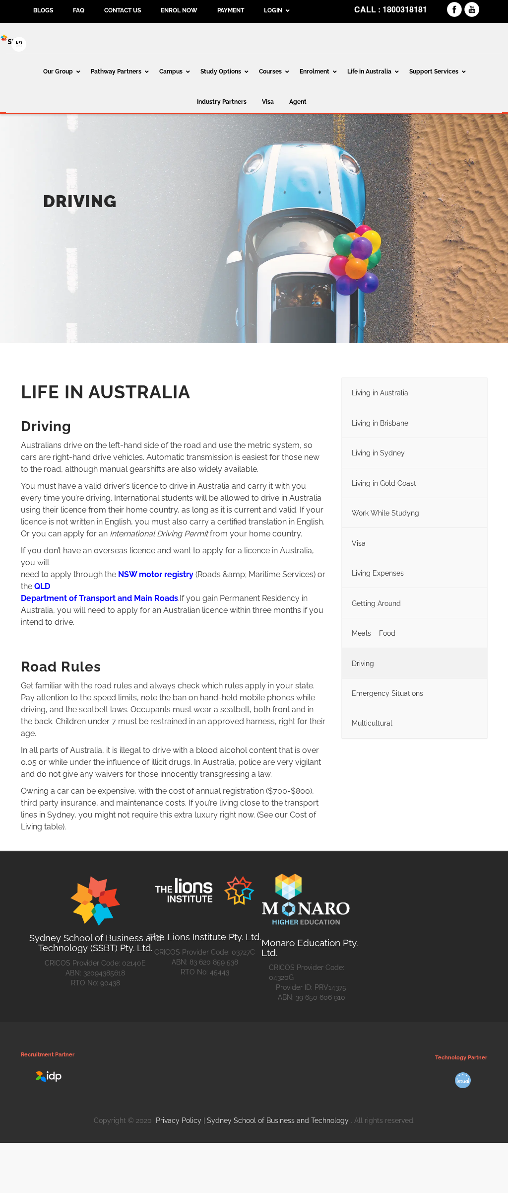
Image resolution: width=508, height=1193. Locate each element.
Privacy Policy (179, 1120)
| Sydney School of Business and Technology (276, 1120)
